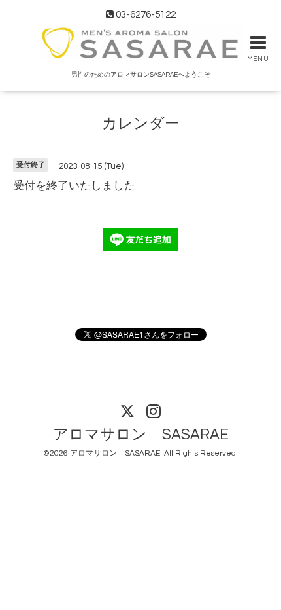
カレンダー (141, 124)
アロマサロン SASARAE (141, 434)
